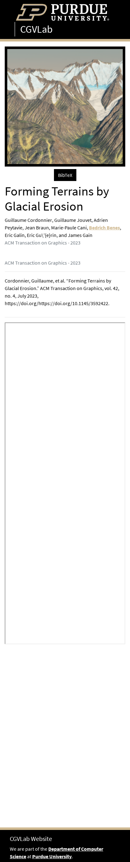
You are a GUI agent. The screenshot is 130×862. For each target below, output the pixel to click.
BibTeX (65, 175)
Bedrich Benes (104, 227)
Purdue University (52, 856)
